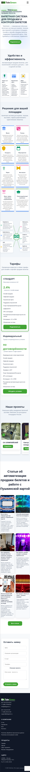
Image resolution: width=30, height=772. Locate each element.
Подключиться (15, 42)
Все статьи (15, 623)
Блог (2, 726)
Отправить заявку (10, 684)
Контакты (3, 728)
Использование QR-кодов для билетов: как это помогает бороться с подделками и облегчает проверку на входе (6, 598)
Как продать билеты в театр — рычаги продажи (22, 595)
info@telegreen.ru (5, 706)
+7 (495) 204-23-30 (6, 712)
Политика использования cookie (9, 734)
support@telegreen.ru (6, 714)
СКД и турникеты (5, 747)
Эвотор (3, 745)
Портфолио (4, 724)
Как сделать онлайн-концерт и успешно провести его (22, 554)
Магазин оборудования (7, 749)
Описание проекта (15, 668)
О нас (2, 722)
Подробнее (8, 446)
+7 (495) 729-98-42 (6, 704)
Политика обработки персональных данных (12, 732)
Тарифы (3, 743)
